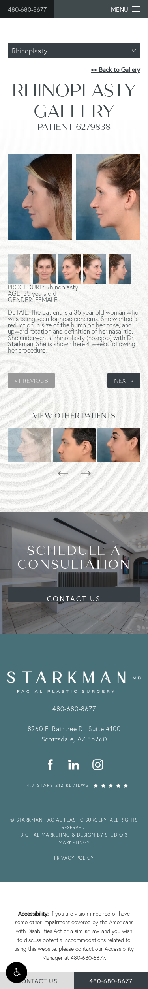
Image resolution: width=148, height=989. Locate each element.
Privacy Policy (74, 858)
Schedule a (74, 557)
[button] (16, 972)
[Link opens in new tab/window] (51, 764)
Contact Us (74, 598)
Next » (123, 380)
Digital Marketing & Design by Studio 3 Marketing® (74, 838)
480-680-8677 (27, 9)
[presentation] (63, 473)
